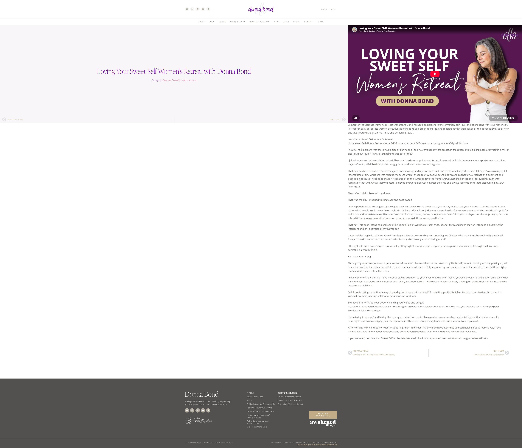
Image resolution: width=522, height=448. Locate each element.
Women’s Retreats (260, 22)
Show (321, 22)
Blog (276, 22)
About (201, 22)
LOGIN (324, 9)
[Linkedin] (197, 9)
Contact (309, 22)
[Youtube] (203, 9)
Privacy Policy (302, 445)
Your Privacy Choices (317, 445)
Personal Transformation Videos (179, 80)
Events (222, 22)
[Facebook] (187, 9)
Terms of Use (332, 445)
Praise (296, 22)
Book (212, 22)
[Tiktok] (208, 9)
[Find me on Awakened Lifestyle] (323, 423)
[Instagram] (192, 9)
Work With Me (238, 22)
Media (286, 22)
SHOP (333, 9)
